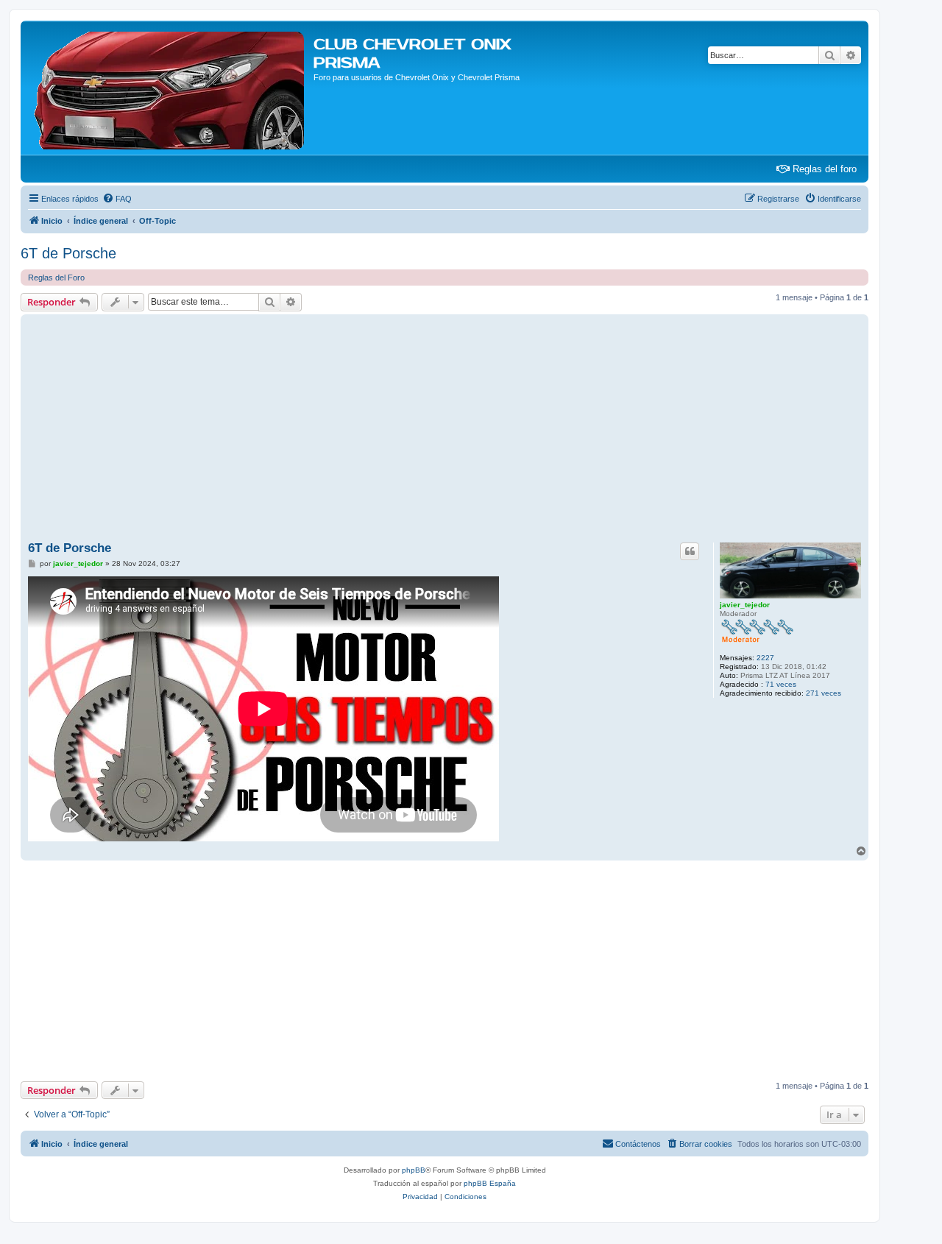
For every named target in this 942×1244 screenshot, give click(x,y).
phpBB (413, 1170)
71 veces (780, 684)
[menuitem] (117, 199)
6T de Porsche (68, 253)
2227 (765, 658)
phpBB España (490, 1183)
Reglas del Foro (56, 277)
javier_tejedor (745, 605)
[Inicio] (169, 87)
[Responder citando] (689, 551)
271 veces (823, 693)
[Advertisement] (444, 428)
